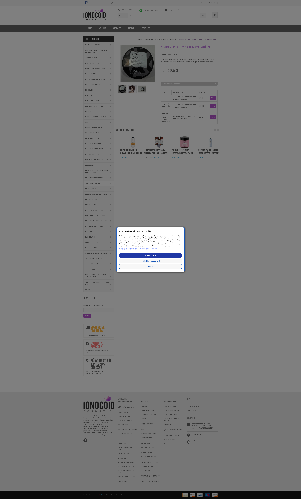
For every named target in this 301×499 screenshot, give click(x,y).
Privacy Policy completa (148, 249)
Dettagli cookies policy (128, 249)
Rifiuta (150, 266)
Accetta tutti (150, 255)
